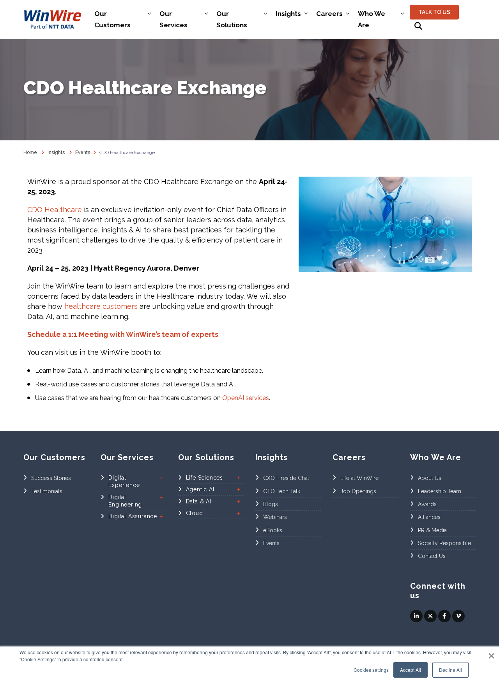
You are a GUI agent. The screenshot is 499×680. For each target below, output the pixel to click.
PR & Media (432, 530)
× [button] (491, 653)
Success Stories (51, 478)
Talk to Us (434, 12)
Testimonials (46, 491)
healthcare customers (101, 306)
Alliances (429, 517)
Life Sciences (204, 478)
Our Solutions (231, 19)
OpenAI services (245, 398)
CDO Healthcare (54, 209)
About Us (429, 478)
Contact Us (432, 556)
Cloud (194, 513)
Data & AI (198, 501)
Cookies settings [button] (371, 669)
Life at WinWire (359, 478)
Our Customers (112, 19)
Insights (288, 14)
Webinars (275, 517)
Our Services (173, 19)
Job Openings (358, 491)
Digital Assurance (132, 516)
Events (271, 543)
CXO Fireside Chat (286, 478)
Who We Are (371, 19)
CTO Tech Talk (281, 491)
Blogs (270, 504)
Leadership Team (439, 491)
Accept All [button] (410, 669)
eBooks (272, 530)
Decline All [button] (450, 669)
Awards (427, 504)
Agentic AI (200, 489)
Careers (329, 14)
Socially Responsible (444, 543)
